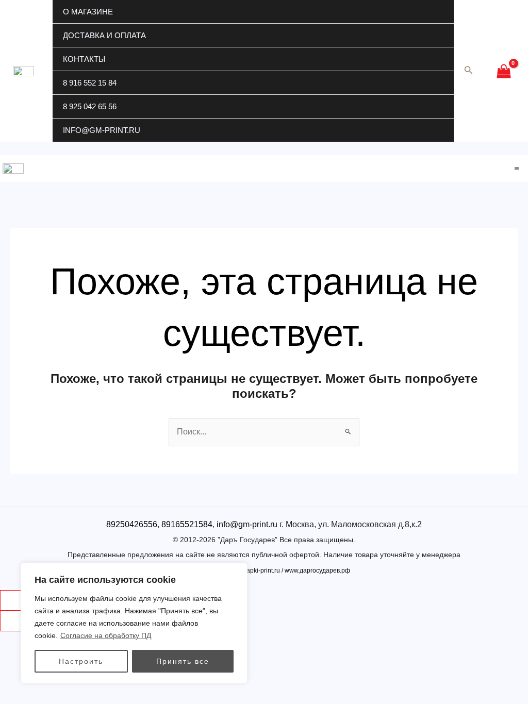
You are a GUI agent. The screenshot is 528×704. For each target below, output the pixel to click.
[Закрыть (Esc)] (16, 600)
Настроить (81, 661)
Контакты (84, 59)
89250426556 (131, 524)
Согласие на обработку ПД (105, 635)
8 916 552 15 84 (90, 82)
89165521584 (186, 524)
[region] (134, 623)
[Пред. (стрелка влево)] (16, 621)
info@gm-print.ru (101, 130)
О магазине (88, 11)
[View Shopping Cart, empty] (503, 71)
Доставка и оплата (104, 35)
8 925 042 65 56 (90, 106)
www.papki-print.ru (254, 570)
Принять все (182, 661)
